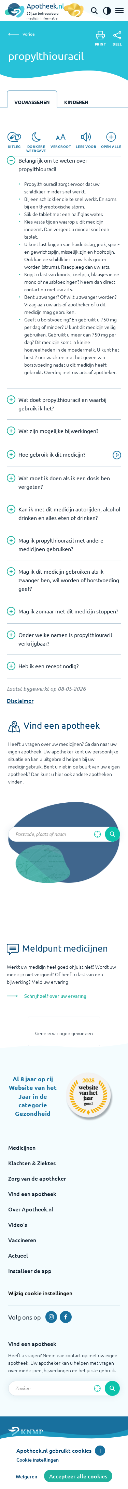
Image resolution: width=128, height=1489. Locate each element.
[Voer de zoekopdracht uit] (112, 834)
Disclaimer (20, 700)
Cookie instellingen (37, 1459)
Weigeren (26, 1476)
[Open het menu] (119, 10)
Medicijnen (21, 1147)
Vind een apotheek (32, 1193)
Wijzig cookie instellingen (40, 1293)
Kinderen (76, 102)
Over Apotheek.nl (30, 1209)
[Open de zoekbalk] (94, 10)
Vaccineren (22, 1240)
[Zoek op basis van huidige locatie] (97, 834)
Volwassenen (32, 102)
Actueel (18, 1255)
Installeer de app (30, 1270)
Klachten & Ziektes (32, 1163)
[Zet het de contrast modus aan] (106, 10)
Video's (17, 1224)
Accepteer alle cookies (78, 1476)
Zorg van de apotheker (37, 1178)
